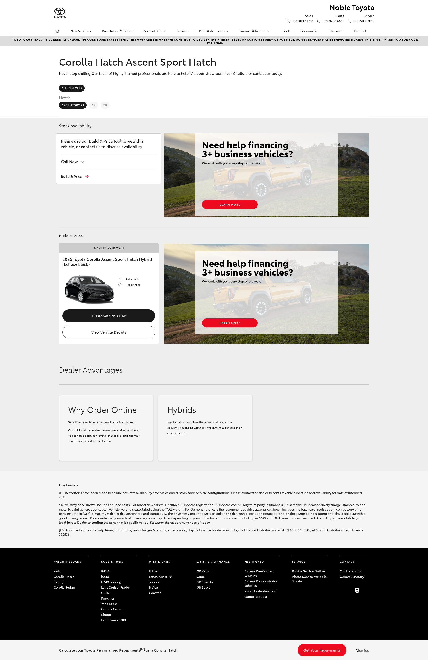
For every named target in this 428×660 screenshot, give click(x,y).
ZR (105, 105)
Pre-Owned (254, 561)
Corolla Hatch (64, 576)
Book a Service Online (308, 571)
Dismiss (362, 650)
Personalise (309, 31)
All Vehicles (71, 88)
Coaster (155, 592)
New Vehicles (81, 31)
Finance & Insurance (254, 31)
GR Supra (204, 587)
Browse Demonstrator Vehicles (261, 583)
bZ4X (105, 576)
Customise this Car (109, 315)
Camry (58, 582)
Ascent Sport (72, 105)
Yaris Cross (109, 603)
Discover (336, 31)
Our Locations (350, 571)
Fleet (285, 31)
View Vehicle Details (108, 331)
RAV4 (105, 571)
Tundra (154, 582)
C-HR (105, 592)
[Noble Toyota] (60, 13)
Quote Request (255, 596)
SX (94, 105)
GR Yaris (203, 571)
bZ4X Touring (111, 582)
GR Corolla (205, 582)
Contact (360, 31)
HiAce (153, 587)
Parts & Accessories (213, 31)
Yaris (57, 571)
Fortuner (107, 598)
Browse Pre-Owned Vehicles (258, 573)
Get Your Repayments (322, 649)
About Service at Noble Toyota (309, 578)
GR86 (201, 576)
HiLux (153, 571)
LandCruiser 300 (113, 620)
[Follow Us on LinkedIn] (371, 590)
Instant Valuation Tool (260, 591)
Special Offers (154, 31)
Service (182, 31)
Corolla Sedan (64, 587)
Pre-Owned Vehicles (117, 31)
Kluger (106, 614)
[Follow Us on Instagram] (357, 590)
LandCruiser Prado (115, 587)
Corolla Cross (111, 609)
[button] (75, 176)
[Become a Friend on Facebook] (342, 590)
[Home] (57, 31)
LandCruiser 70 (160, 576)
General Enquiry (352, 576)
